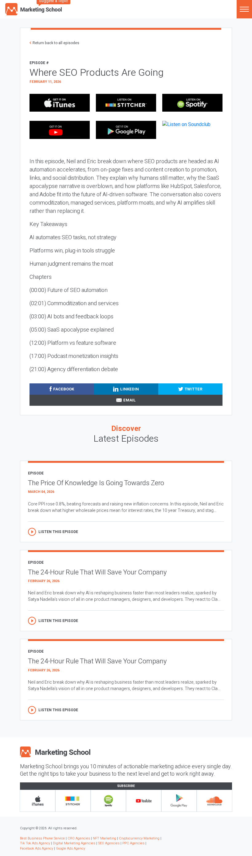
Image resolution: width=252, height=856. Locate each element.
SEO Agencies (109, 843)
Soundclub (214, 801)
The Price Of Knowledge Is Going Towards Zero (96, 483)
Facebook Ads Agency (36, 848)
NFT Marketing (104, 838)
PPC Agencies (133, 843)
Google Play (179, 801)
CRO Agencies (79, 838)
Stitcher (73, 801)
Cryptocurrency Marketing (139, 838)
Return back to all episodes (56, 43)
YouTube (143, 801)
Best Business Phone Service (42, 838)
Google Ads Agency (70, 848)
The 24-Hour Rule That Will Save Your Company (97, 572)
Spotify (108, 801)
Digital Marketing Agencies (74, 843)
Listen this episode (58, 532)
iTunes (37, 801)
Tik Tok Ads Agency (35, 843)
